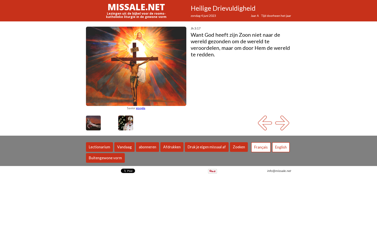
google (140, 108)
